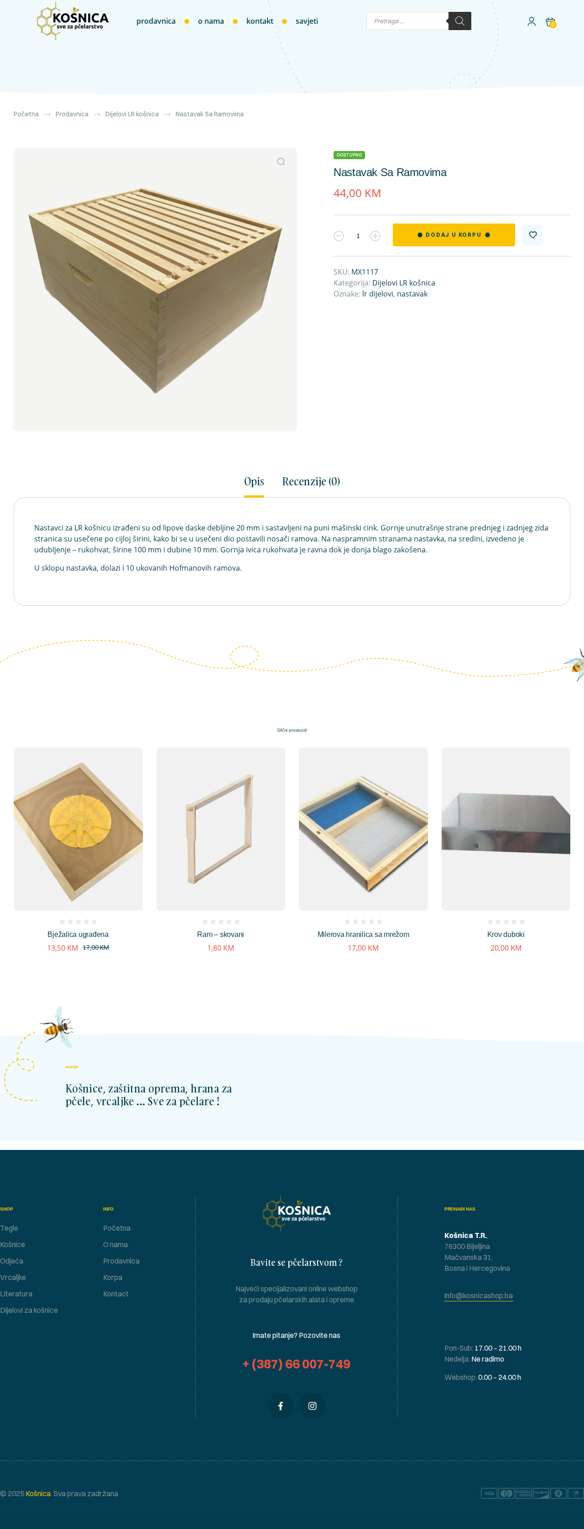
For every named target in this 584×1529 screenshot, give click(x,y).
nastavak (412, 294)
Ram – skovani (220, 934)
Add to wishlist (532, 235)
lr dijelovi (377, 294)
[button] (281, 161)
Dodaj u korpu (453, 234)
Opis (254, 482)
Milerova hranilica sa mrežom (363, 934)
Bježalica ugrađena (78, 934)
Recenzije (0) (311, 482)
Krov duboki (506, 934)
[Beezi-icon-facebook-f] (280, 1406)
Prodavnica (72, 114)
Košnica (37, 1493)
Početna (26, 114)
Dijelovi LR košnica (132, 114)
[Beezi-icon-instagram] (312, 1406)
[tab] (258, 486)
